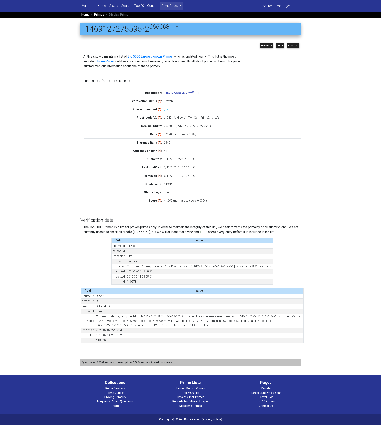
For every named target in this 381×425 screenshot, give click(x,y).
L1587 (168, 117)
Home (101, 6)
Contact (152, 6)
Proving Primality (115, 397)
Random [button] (293, 45)
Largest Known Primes (190, 388)
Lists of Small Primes (190, 397)
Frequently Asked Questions (115, 401)
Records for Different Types (190, 401)
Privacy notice (212, 419)
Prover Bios (266, 397)
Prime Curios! (115, 393)
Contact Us (266, 406)
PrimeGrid (206, 117)
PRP (203, 232)
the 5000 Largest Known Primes (150, 56)
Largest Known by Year (266, 393)
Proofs (115, 406)
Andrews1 (180, 117)
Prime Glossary (115, 388)
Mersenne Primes (190, 406)
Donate (266, 388)
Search (126, 6)
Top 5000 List (190, 393)
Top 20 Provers (266, 401)
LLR (216, 117)
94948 (168, 184)
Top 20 (139, 6)
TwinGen (193, 117)
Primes (86, 5)
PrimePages (106, 61)
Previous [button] (266, 45)
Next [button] (280, 45)
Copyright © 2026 (170, 419)
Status (113, 6)
